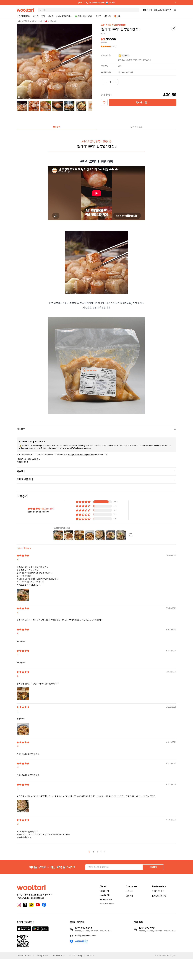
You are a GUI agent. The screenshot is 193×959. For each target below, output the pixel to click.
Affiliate (90, 956)
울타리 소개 (104, 891)
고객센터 (129, 891)
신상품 (50, 16)
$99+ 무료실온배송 (64, 16)
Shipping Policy (75, 956)
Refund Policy (58, 956)
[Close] (174, 3)
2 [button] (93, 851)
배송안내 (129, 896)
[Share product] (173, 28)
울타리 (103, 33)
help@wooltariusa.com (85, 935)
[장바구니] (174, 10)
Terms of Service (24, 956)
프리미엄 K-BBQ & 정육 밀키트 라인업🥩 (32, 21)
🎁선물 (117, 16)
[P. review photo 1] (23, 806)
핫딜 (43, 16)
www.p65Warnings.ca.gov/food (78, 448)
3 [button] (97, 851)
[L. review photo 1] (23, 729)
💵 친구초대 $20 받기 (84, 16)
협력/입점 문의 (158, 891)
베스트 (35, 16)
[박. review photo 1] (23, 595)
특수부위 (53, 21)
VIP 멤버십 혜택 (106, 899)
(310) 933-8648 (83, 928)
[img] (23, 555)
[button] (106, 46)
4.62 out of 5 (47, 509)
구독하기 (153, 867)
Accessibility (81, 941)
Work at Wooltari (107, 904)
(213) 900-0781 (147, 928)
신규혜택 (107, 16)
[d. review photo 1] (23, 693)
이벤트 (98, 16)
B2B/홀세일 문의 (159, 896)
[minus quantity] (105, 82)
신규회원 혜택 (105, 895)
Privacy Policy (42, 956)
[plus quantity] (115, 82)
